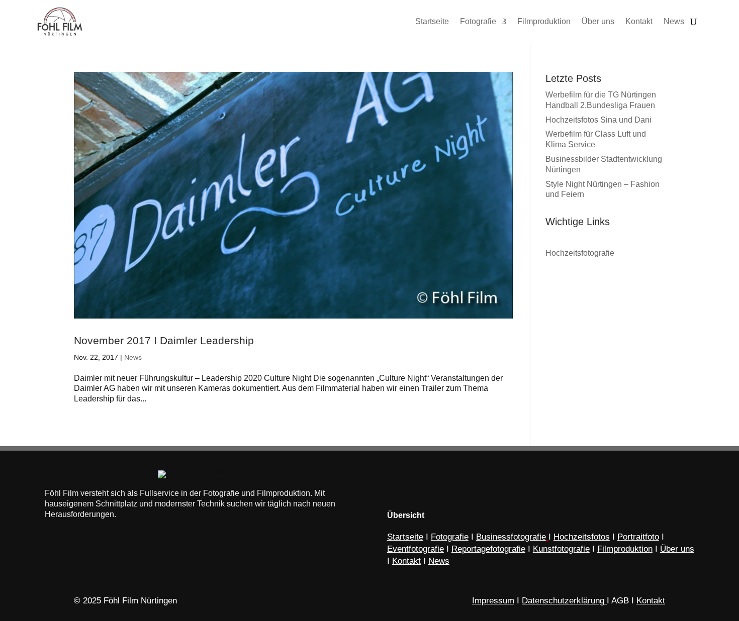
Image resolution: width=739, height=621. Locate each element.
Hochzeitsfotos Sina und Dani (598, 120)
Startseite (405, 537)
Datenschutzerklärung (563, 600)
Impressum (493, 600)
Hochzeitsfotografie (579, 253)
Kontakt (650, 600)
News (133, 357)
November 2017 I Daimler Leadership (164, 340)
